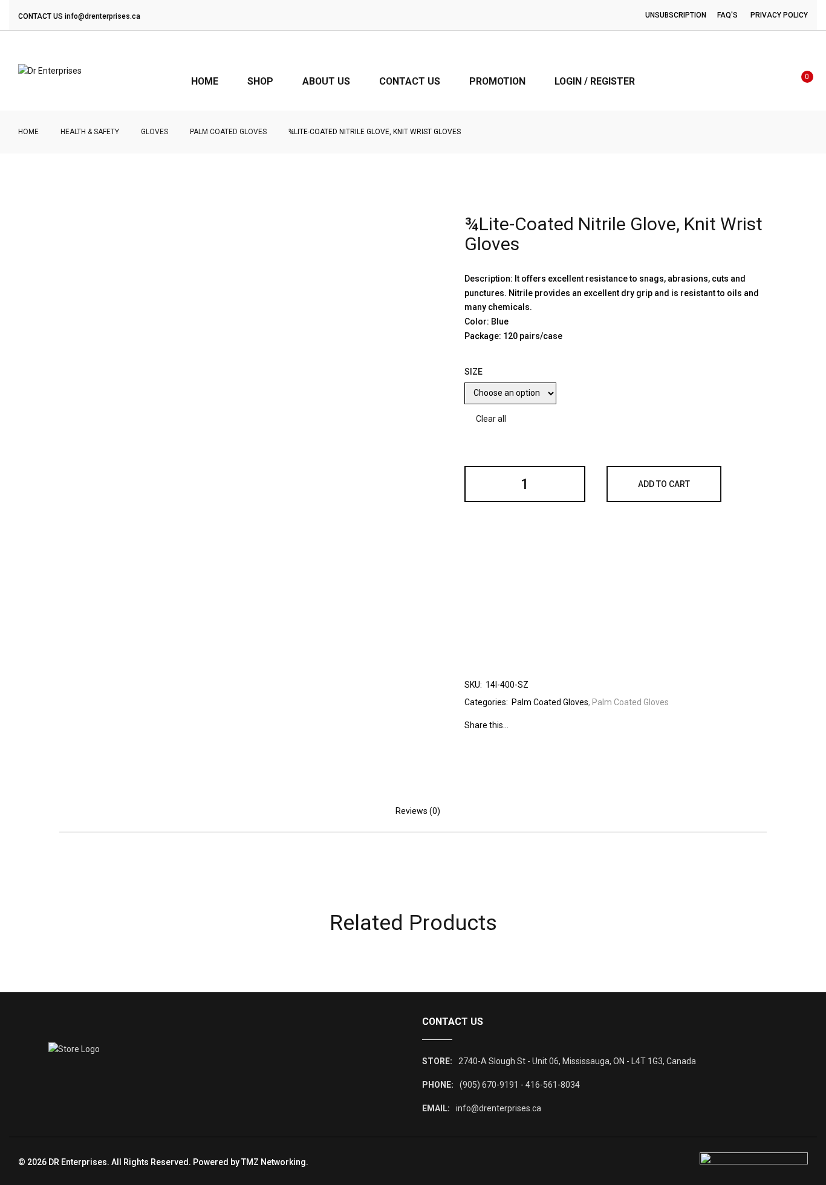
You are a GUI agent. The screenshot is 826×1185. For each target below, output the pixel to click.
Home (28, 132)
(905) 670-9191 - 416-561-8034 (520, 1085)
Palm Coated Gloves (228, 132)
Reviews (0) (417, 811)
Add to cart (664, 484)
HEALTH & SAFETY (89, 132)
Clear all (491, 419)
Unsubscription (675, 15)
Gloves (154, 132)
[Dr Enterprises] (50, 70)
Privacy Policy (779, 15)
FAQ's (727, 15)
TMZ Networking (273, 1162)
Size (473, 371)
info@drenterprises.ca (102, 16)
